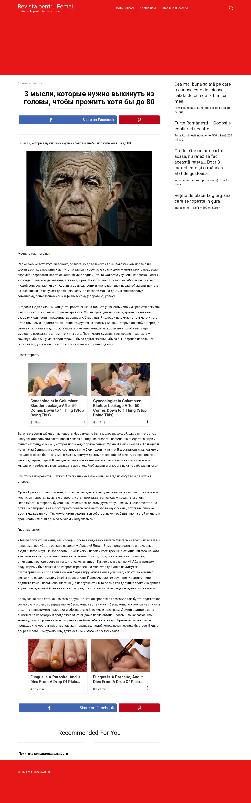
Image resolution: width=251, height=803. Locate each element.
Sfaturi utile (148, 8)
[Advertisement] (125, 43)
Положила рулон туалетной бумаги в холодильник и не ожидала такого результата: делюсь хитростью (50, 756)
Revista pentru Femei (45, 6)
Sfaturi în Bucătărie (175, 8)
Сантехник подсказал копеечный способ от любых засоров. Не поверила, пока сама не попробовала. (126, 756)
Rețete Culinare (124, 8)
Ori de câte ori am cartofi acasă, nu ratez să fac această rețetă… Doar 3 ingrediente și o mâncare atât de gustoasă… (200, 162)
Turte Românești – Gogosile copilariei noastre (203, 126)
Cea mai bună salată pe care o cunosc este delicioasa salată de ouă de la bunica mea (203, 92)
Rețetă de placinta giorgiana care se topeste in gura (203, 198)
